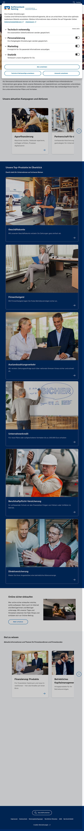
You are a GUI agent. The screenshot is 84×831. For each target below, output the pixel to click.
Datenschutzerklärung (13, 22)
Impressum (29, 22)
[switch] (77, 37)
